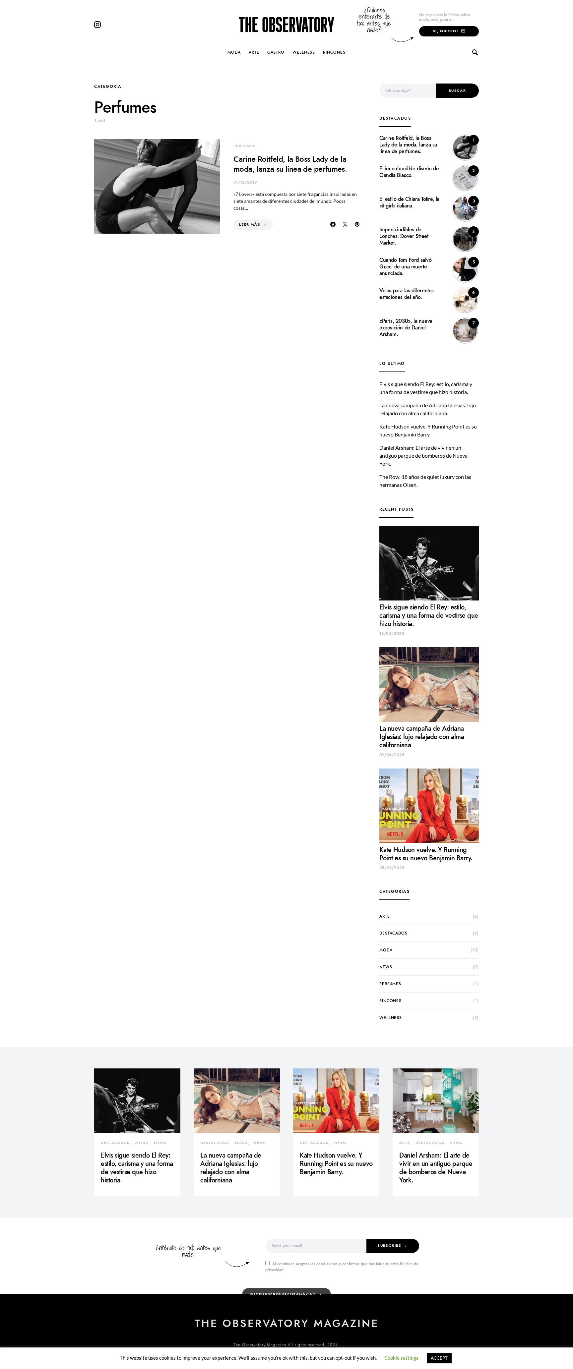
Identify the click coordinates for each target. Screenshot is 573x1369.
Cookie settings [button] (401, 1358)
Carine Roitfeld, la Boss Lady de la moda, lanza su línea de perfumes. (290, 163)
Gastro (276, 52)
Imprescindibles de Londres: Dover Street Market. (403, 236)
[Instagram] (97, 24)
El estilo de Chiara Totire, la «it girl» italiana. (409, 202)
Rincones (334, 52)
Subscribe (389, 1245)
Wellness (303, 52)
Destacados (393, 933)
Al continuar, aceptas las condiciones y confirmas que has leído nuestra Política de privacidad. (341, 1267)
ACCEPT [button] (439, 1358)
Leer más (249, 224)
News (385, 967)
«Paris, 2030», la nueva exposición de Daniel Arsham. (405, 327)
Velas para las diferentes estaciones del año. (406, 294)
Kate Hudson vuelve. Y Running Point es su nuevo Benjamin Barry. (426, 854)
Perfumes (244, 145)
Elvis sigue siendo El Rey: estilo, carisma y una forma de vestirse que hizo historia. (428, 615)
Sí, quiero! (445, 31)
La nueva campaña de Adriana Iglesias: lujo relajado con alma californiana (421, 737)
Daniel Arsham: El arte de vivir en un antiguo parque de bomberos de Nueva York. (423, 455)
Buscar (457, 90)
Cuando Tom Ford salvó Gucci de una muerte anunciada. (405, 267)
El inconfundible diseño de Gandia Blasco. (409, 172)
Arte (254, 52)
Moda (234, 52)
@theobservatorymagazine (283, 1293)
